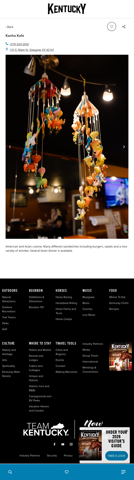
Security (52, 455)
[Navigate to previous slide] (10, 146)
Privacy (68, 455)
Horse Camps (64, 319)
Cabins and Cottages (36, 368)
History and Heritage (9, 352)
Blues (86, 303)
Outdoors (9, 290)
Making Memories (66, 372)
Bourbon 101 (36, 307)
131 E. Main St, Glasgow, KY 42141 (32, 50)
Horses (61, 290)
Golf (4, 329)
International (90, 362)
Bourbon (36, 290)
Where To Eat (117, 297)
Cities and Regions (62, 352)
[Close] (127, 431)
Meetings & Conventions (90, 369)
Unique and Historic (36, 378)
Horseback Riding (66, 303)
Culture (8, 343)
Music (87, 290)
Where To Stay (40, 343)
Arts (4, 360)
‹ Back (9, 27)
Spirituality (9, 366)
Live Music (89, 315)
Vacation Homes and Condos (39, 408)
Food (113, 290)
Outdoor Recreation (8, 309)
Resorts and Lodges (36, 358)
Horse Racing (64, 297)
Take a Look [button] (116, 456)
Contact (60, 366)
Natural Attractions (8, 299)
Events (60, 360)
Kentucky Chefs (118, 303)
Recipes (114, 309)
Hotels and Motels (40, 350)
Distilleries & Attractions (36, 299)
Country (87, 309)
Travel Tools (66, 343)
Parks (5, 323)
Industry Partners (93, 344)
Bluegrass (88, 297)
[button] (10, 472)
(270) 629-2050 (19, 44)
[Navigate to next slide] (124, 146)
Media (86, 350)
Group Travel (90, 356)
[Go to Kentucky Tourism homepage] (67, 8)
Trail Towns (9, 317)
